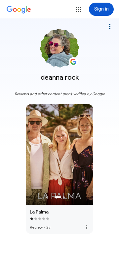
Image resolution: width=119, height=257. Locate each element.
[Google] (19, 10)
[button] (78, 9)
